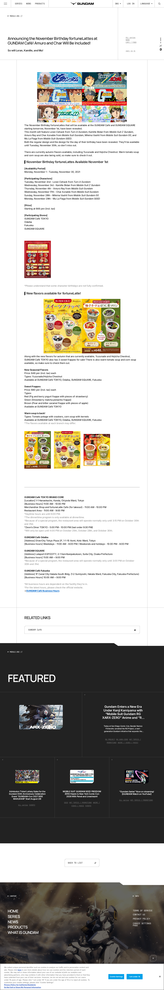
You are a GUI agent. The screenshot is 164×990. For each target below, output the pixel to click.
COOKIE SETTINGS (144, 924)
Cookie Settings (116, 977)
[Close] (160, 976)
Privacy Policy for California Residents (20, 985)
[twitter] (160, 45)
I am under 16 (134, 977)
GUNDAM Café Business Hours (42, 590)
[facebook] (160, 49)
